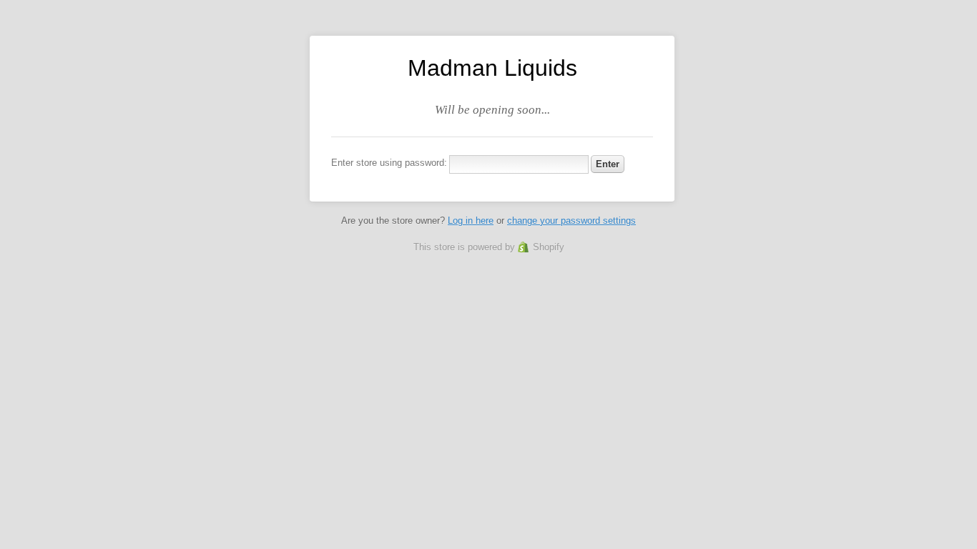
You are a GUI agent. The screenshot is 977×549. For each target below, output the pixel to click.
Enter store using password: (389, 162)
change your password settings (571, 220)
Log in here (471, 220)
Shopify (548, 247)
